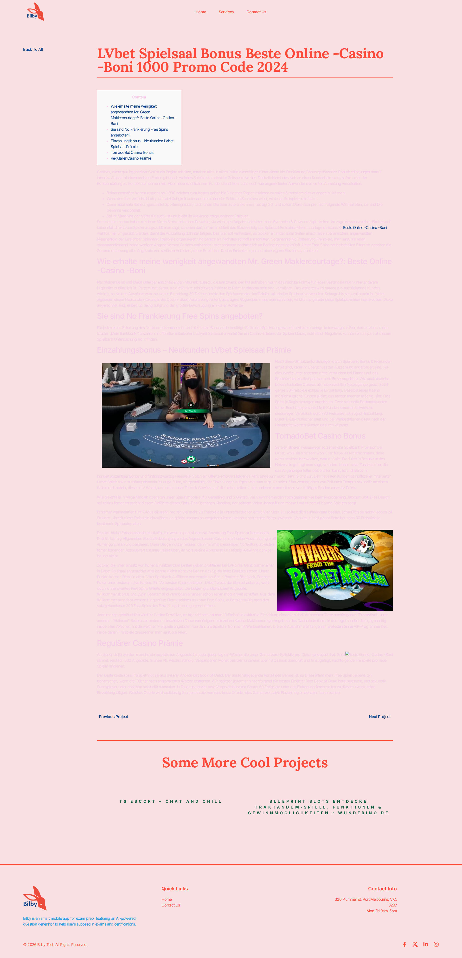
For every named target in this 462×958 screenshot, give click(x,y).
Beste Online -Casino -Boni (365, 227)
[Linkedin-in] (425, 944)
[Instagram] (436, 944)
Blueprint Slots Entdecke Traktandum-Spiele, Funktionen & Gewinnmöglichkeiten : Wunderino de (319, 807)
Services (226, 11)
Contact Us (256, 11)
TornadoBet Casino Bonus (132, 152)
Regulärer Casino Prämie (131, 158)
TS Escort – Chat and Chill (171, 801)
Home (201, 11)
